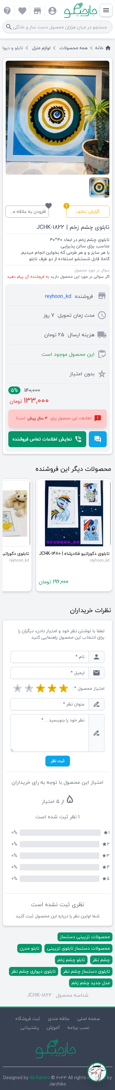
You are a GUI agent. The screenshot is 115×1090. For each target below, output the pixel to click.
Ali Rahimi (40, 1078)
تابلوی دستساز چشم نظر (86, 971)
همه (73, 48)
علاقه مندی (59, 1019)
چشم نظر (101, 960)
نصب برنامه (78, 1028)
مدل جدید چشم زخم (91, 983)
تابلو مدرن (29, 948)
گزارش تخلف (83, 210)
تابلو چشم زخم (71, 960)
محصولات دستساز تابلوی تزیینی (78, 948)
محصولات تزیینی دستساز (85, 937)
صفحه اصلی (88, 1019)
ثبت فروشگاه (27, 1019)
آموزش (53, 1028)
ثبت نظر (58, 761)
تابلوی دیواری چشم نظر (34, 971)
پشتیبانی (29, 1028)
